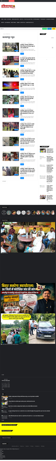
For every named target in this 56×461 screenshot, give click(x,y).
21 (6, 401)
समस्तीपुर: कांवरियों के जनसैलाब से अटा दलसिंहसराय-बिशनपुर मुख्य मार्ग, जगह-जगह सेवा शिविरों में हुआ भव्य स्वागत (50, 201)
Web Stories (13, 22)
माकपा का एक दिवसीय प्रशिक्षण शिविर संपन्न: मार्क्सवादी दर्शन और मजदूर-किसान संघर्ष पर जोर (49, 213)
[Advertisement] (37, 9)
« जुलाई (3, 405)
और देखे (52, 37)
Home (2, 19)
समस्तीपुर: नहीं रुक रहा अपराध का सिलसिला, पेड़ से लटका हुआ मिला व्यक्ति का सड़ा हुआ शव (27, 104)
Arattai (54, 28)
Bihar (5, 19)
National (9, 19)
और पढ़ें (22, 55)
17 (2, 401)
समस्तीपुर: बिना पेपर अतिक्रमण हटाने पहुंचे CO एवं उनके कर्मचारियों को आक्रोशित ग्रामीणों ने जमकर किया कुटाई (27, 166)
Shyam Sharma (23, 71)
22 (8, 401)
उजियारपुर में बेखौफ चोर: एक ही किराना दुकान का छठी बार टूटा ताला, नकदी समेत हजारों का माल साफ (50, 151)
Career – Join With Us (21, 22)
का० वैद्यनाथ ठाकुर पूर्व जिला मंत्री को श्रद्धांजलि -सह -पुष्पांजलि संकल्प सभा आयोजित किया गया (27, 62)
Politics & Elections (28, 19)
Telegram (49, 28)
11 (3, 400)
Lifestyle (21, 19)
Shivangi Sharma (23, 43)
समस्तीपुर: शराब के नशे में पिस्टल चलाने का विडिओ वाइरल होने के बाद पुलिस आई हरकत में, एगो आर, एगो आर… (27, 119)
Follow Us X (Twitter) (6, 457)
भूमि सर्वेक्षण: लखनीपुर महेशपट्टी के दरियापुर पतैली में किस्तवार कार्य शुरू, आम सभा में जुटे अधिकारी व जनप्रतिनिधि (28, 412)
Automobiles (7, 22)
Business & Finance (50, 19)
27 (5, 402)
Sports (2, 22)
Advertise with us (29, 22)
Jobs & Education (15, 19)
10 (2, 400)
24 (2, 402)
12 (4, 400)
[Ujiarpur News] (8, 6)
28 (6, 402)
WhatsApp (44, 28)
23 (9, 401)
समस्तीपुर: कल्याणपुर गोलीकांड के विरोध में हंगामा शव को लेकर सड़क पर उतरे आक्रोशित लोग (27, 47)
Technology (43, 19)
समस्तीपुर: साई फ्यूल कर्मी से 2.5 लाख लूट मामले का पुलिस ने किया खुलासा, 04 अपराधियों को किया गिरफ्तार (27, 76)
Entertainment (36, 19)
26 (4, 402)
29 (8, 402)
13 (5, 400)
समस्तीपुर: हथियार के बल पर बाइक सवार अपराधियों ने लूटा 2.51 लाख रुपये (27, 89)
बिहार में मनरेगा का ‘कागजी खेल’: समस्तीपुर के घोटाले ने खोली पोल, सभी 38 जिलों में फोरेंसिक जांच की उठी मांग (50, 162)
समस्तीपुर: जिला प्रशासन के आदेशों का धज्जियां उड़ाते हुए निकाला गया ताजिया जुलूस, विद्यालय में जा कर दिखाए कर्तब (27, 133)
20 (5, 401)
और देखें (3, 390)
